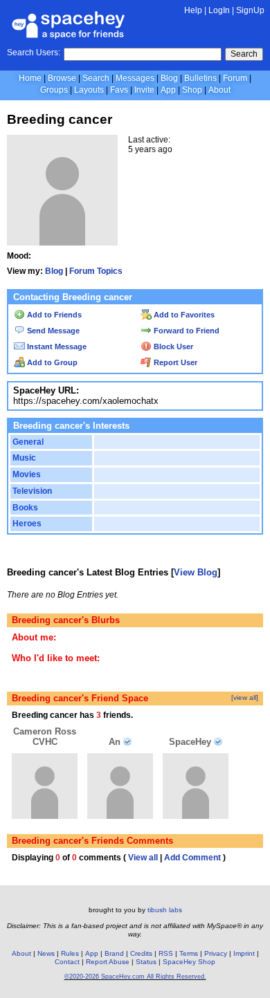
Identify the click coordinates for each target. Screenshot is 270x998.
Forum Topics (96, 271)
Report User (174, 362)
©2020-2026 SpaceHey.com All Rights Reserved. (135, 976)
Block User (172, 346)
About (219, 90)
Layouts (89, 90)
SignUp (250, 10)
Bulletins (200, 78)
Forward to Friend (185, 330)
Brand (114, 953)
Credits (141, 953)
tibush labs (164, 910)
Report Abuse (107, 961)
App (168, 90)
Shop (192, 90)
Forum (235, 78)
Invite (144, 90)
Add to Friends (53, 315)
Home (30, 78)
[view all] (244, 697)
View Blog (195, 572)
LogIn (219, 10)
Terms (188, 953)
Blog (169, 78)
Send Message (52, 330)
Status (146, 961)
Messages (135, 78)
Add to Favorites (183, 315)
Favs (119, 90)
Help (193, 10)
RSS (166, 953)
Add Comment (192, 857)
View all (143, 857)
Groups (54, 90)
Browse (62, 78)
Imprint (244, 953)
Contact (67, 961)
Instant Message (56, 346)
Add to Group (51, 362)
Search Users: (33, 52)
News (46, 953)
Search (244, 54)
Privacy (215, 953)
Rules (70, 953)
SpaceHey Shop (189, 961)
